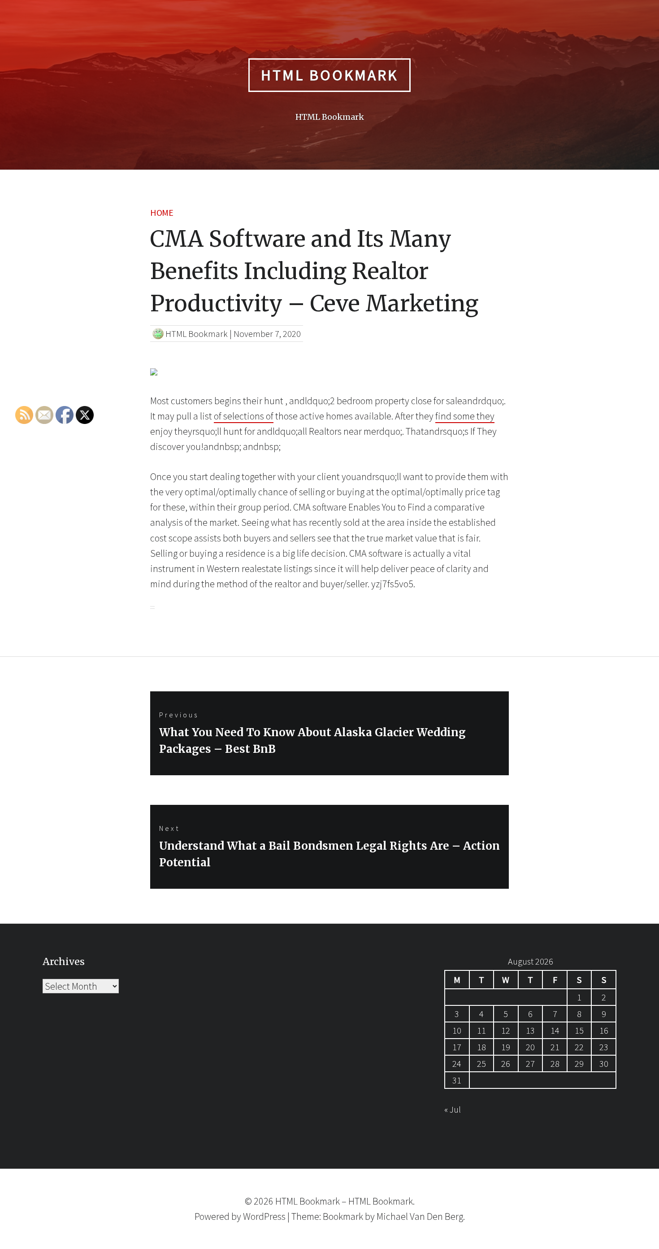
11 (481, 1030)
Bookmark (343, 1216)
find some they (464, 416)
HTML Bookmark (329, 75)
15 (579, 1030)
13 (530, 1030)
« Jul (452, 1109)
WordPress (264, 1216)
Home (161, 212)
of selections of (243, 416)
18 (481, 1046)
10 (456, 1030)
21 (555, 1046)
